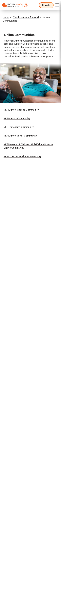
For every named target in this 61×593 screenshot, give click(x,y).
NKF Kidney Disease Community (21, 110)
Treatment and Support (26, 17)
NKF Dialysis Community (17, 118)
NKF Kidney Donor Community (20, 136)
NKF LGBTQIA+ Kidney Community (22, 156)
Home (6, 17)
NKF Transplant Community (19, 127)
